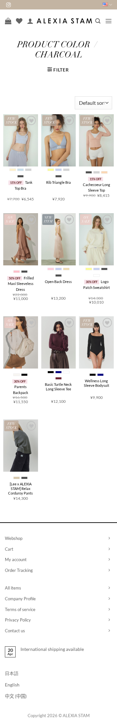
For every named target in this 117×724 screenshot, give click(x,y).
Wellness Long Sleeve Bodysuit (96, 383)
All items (13, 587)
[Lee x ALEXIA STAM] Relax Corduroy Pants (20, 489)
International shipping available (52, 649)
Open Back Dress (58, 281)
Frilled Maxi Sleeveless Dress (21, 283)
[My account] (30, 21)
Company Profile (20, 598)
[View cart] (8, 21)
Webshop (13, 538)
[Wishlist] (19, 21)
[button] (97, 21)
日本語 (12, 673)
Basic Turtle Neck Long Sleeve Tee (58, 386)
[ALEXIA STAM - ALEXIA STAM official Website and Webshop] (64, 21)
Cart (9, 549)
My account (16, 559)
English (12, 684)
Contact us (15, 630)
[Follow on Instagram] (8, 5)
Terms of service (20, 609)
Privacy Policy (18, 619)
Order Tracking (19, 570)
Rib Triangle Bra (58, 182)
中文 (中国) (16, 696)
